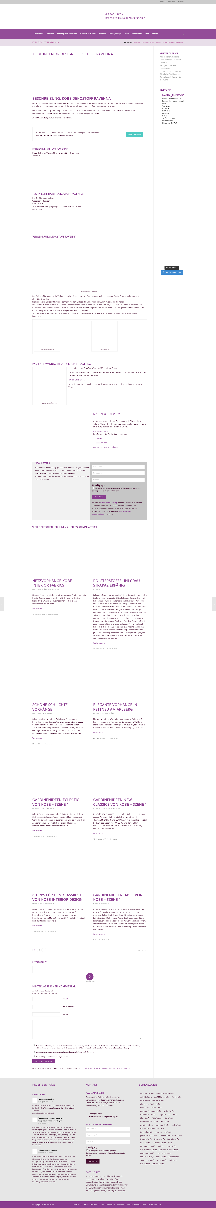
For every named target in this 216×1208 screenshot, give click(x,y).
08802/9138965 (114, 14)
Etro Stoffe (169, 1118)
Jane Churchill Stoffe (148, 1136)
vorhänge (173, 1160)
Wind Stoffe (145, 1164)
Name (65, 999)
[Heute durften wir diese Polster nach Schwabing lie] (172, 134)
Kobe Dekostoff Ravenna (45, 42)
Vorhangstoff (53, 589)
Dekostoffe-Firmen (148, 1115)
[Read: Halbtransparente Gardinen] (34, 1151)
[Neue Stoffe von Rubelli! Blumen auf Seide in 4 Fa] (172, 243)
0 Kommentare (53, 614)
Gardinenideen (146, 1125)
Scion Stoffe (162, 1160)
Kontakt (162, 1)
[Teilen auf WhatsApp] (80, 969)
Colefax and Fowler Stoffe (151, 1108)
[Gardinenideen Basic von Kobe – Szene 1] (120, 868)
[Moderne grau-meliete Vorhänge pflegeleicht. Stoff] (172, 188)
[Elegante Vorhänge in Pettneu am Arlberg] (120, 678)
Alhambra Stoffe (147, 1094)
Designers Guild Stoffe (167, 1115)
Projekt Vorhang (147, 1157)
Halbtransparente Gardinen (171, 71)
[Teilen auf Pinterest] (99, 969)
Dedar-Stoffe (169, 1111)
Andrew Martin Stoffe (165, 1094)
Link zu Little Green (76, 380)
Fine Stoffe (164, 1122)
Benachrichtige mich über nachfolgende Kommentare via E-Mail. (57, 1052)
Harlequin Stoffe (162, 1125)
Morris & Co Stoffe (148, 1146)
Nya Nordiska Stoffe (148, 1150)
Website (65, 1014)
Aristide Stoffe (146, 1097)
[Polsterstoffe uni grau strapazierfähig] (120, 554)
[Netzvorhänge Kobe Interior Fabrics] (59, 554)
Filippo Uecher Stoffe (149, 1122)
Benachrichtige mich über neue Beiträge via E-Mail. (52, 1057)
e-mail (99, 438)
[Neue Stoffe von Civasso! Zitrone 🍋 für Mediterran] (172, 229)
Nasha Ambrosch (100, 431)
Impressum (172, 1)
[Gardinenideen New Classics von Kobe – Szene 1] (120, 773)
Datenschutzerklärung (108, 503)
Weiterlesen (37, 608)
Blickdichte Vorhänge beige (171, 74)
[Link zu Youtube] (182, 1204)
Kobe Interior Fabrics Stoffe (171, 1136)
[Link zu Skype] (178, 1204)
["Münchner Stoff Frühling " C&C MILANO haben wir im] (172, 257)
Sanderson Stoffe (147, 1160)
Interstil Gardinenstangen (151, 1132)
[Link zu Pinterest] (174, 1204)
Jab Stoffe (168, 1132)
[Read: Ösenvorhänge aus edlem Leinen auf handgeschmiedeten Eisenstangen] (34, 1119)
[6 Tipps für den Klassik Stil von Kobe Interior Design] (59, 868)
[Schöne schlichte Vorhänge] (59, 678)
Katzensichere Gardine (169, 57)
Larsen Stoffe (159, 1139)
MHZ (170, 1143)
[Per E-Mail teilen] (137, 969)
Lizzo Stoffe (145, 1143)
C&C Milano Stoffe (161, 1097)
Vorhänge (44, 589)
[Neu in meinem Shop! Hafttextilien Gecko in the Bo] (172, 175)
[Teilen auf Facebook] (42, 969)
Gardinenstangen (99, 713)
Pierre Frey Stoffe (164, 1153)
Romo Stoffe (161, 1157)
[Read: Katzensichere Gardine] (34, 1100)
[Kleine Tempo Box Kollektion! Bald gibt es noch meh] (172, 148)
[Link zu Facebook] (167, 1204)
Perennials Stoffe (147, 1153)
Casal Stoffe (176, 1097)
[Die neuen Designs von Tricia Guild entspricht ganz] (172, 216)
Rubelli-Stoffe (173, 1157)
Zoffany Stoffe (158, 1164)
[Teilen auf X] (61, 969)
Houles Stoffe (176, 1125)
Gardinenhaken (38, 713)
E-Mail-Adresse (68, 1006)
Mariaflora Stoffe (159, 1143)
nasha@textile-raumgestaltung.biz (125, 18)
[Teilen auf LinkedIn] (118, 969)
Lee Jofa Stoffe (173, 1139)
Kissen (106, 808)
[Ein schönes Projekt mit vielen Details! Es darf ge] (172, 161)
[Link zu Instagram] (170, 1204)
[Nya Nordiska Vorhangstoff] (214, 604)
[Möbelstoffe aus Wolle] (2, 604)
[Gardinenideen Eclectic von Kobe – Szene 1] (59, 773)
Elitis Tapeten (157, 1118)
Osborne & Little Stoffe (168, 1150)
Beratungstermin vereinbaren (105, 447)
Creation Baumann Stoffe (150, 1111)
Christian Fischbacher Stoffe (152, 1101)
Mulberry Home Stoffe (167, 1146)
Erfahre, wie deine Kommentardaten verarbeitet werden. (107, 1068)
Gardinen (35, 589)
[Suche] (182, 34)
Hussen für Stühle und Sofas (152, 1129)
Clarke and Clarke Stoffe (150, 1104)
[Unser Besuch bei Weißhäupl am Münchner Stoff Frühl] (172, 202)
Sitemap (181, 1)
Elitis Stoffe (145, 1118)
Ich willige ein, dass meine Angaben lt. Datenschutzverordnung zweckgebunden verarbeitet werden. (116, 490)
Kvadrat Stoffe (146, 1139)
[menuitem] (38, 34)
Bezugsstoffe (98, 589)
